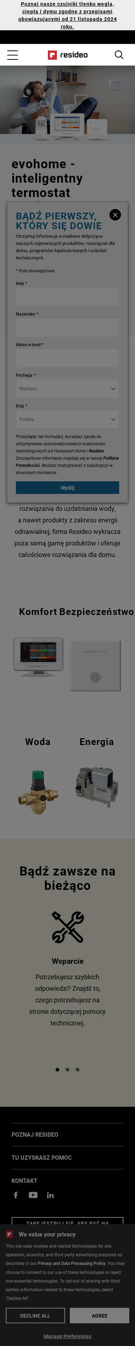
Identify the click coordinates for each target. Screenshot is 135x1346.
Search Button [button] (119, 54)
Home (67, 55)
